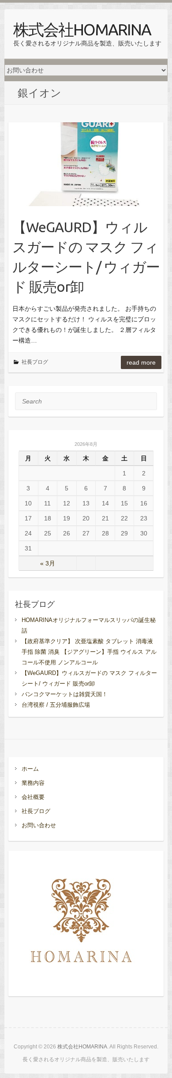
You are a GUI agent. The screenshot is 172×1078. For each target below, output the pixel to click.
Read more (141, 362)
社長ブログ (35, 362)
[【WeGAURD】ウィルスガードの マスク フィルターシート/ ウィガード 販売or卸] (86, 164)
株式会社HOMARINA (82, 29)
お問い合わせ (39, 825)
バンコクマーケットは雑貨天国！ (65, 694)
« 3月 (47, 563)
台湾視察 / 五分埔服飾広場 (56, 704)
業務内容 (33, 783)
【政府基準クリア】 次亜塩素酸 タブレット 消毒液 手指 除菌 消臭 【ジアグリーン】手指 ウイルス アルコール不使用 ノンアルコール (89, 652)
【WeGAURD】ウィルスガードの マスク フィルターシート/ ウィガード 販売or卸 (86, 256)
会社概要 (33, 797)
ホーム (30, 768)
